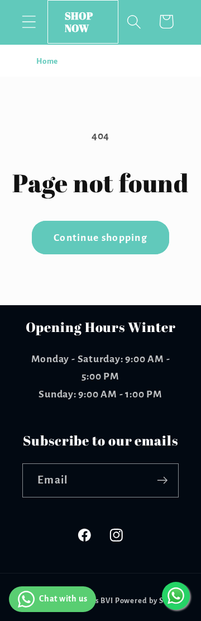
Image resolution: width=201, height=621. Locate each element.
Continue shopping (100, 237)
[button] (29, 21)
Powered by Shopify (151, 601)
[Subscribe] (162, 480)
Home (47, 61)
